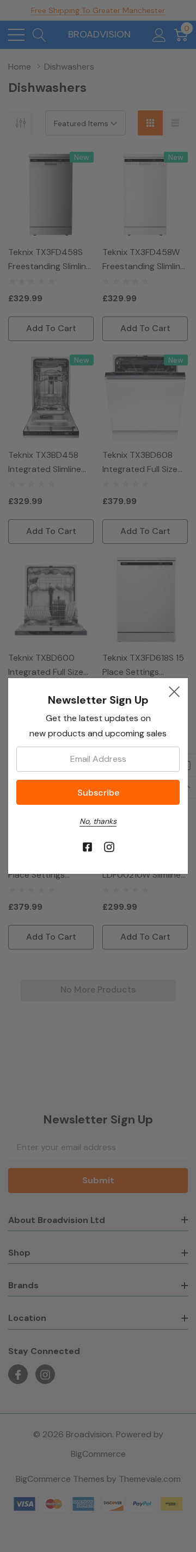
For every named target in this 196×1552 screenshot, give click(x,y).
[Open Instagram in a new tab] (109, 847)
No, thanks (98, 821)
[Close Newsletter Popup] (174, 691)
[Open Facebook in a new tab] (87, 847)
